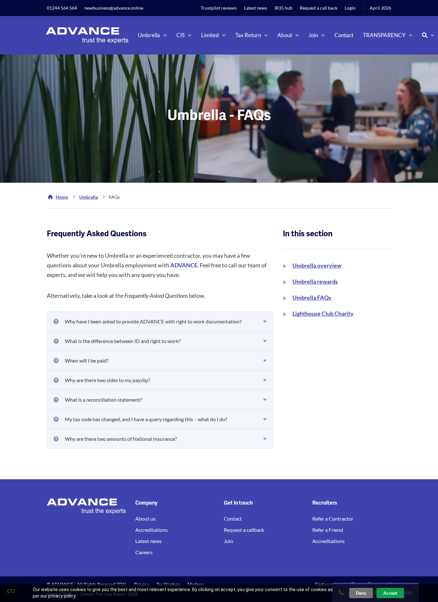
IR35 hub (283, 8)
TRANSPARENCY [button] (384, 35)
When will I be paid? (86, 360)
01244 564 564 (62, 8)
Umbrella (88, 197)
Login (350, 8)
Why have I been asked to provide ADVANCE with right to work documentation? (153, 321)
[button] (428, 35)
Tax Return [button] (248, 35)
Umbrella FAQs (311, 297)
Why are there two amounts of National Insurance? (121, 439)
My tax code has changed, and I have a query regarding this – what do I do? (146, 419)
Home (62, 197)
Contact (343, 35)
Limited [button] (210, 35)
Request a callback (244, 530)
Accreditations (151, 530)
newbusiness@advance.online (113, 8)
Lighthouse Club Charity (323, 313)
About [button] (284, 35)
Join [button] (313, 35)
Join (228, 541)
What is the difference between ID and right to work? (123, 341)
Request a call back (318, 8)
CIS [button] (180, 35)
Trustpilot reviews (219, 8)
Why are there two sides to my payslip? (107, 380)
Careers (144, 552)
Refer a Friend (327, 530)
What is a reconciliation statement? (103, 400)
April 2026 (380, 8)
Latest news (255, 8)
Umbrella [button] (149, 35)
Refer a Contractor (332, 518)
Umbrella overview (316, 265)
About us (145, 518)
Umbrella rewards (315, 281)
